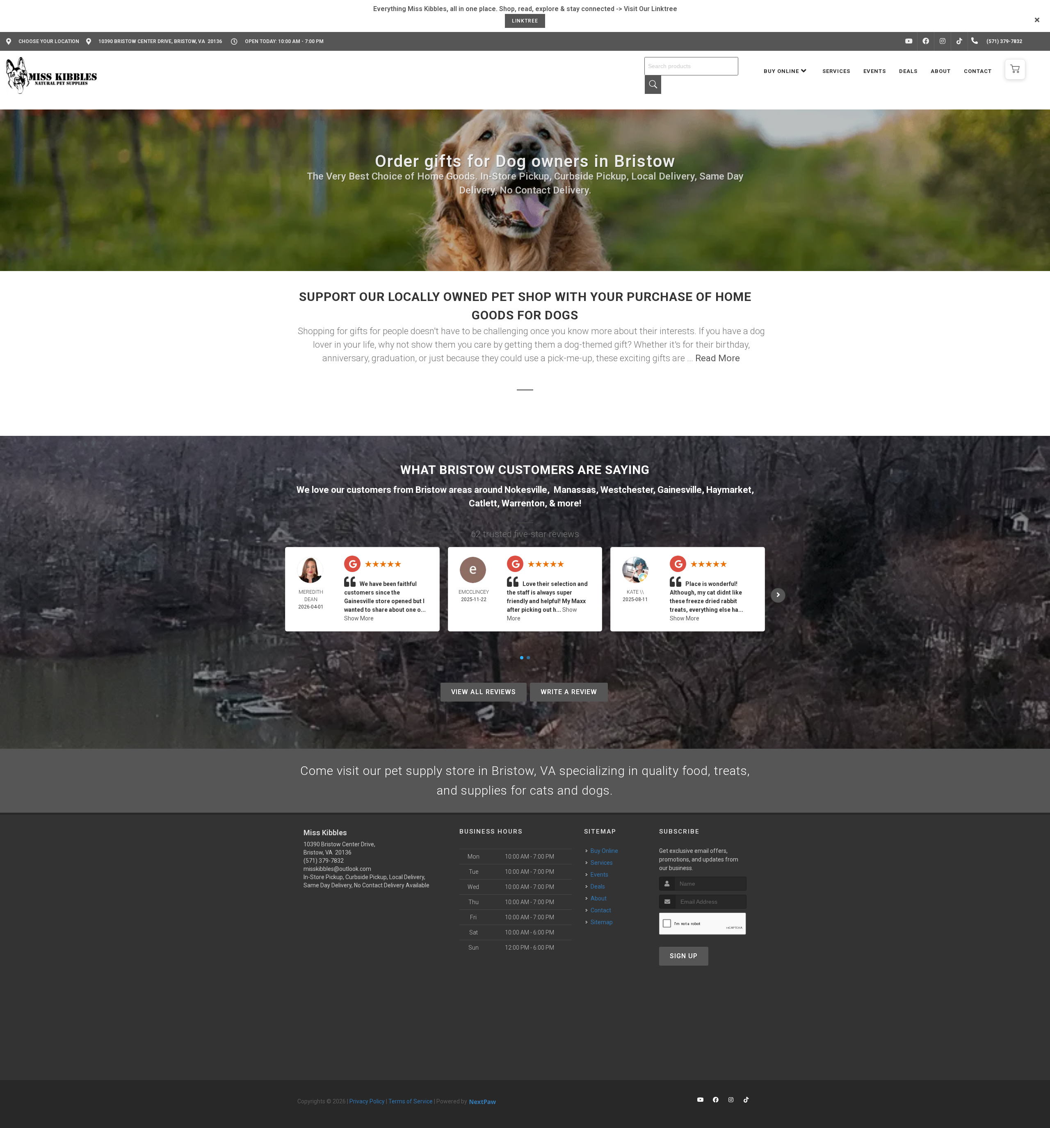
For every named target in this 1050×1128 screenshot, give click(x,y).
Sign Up (684, 956)
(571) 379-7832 (324, 860)
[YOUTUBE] (909, 41)
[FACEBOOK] (926, 41)
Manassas (575, 490)
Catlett (483, 503)
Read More (717, 358)
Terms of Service (410, 1101)
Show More (359, 618)
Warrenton (523, 503)
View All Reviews (483, 692)
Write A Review (569, 692)
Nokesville (525, 490)
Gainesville (679, 490)
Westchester (626, 490)
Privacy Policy (367, 1101)
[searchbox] (691, 66)
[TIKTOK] (959, 41)
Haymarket (728, 490)
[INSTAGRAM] (942, 41)
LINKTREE (525, 21)
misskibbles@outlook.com (337, 869)
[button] (1015, 69)
